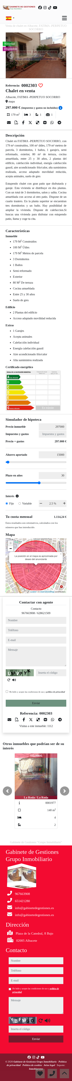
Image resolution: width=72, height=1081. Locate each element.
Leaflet (33, 591)
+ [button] (10, 543)
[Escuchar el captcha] (14, 680)
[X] (30, 123)
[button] (7, 791)
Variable (27, 503)
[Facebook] (40, 8)
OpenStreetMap (47, 591)
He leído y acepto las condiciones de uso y (37, 692)
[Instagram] (45, 8)
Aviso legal (50, 1065)
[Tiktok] (50, 8)
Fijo (11, 503)
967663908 (28, 613)
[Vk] (45, 123)
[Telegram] (59, 123)
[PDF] (17, 123)
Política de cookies (32, 1065)
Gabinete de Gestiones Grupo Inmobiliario (35, 1061)
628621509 (43, 613)
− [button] (10, 548)
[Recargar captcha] (9, 680)
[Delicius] (38, 123)
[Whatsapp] (52, 123)
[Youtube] (55, 8)
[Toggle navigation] (64, 18)
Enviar (36, 703)
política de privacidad (55, 692)
